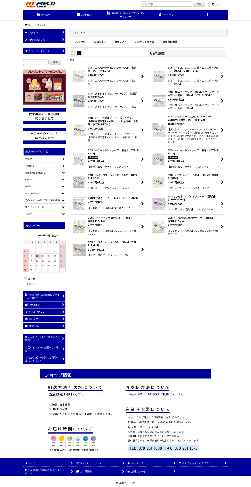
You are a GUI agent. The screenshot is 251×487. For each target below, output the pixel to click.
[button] (207, 15)
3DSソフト (121, 41)
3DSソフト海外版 (144, 41)
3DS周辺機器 (170, 41)
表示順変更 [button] (159, 53)
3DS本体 (80, 41)
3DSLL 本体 (99, 41)
